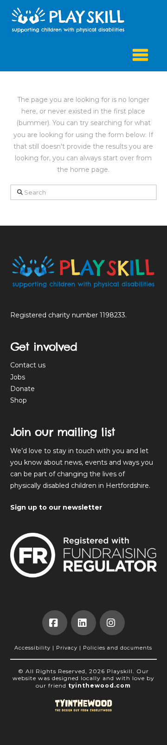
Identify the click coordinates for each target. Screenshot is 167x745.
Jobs (17, 377)
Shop (18, 400)
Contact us (27, 365)
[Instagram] (112, 622)
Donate (22, 389)
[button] (140, 55)
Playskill (120, 671)
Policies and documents (117, 647)
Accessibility (32, 647)
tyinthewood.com (99, 685)
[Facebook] (54, 622)
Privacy (66, 647)
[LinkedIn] (83, 622)
